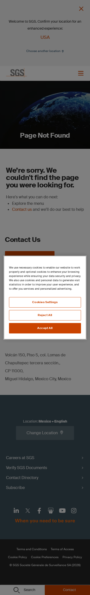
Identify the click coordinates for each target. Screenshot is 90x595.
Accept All (45, 328)
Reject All (45, 315)
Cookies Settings (45, 302)
